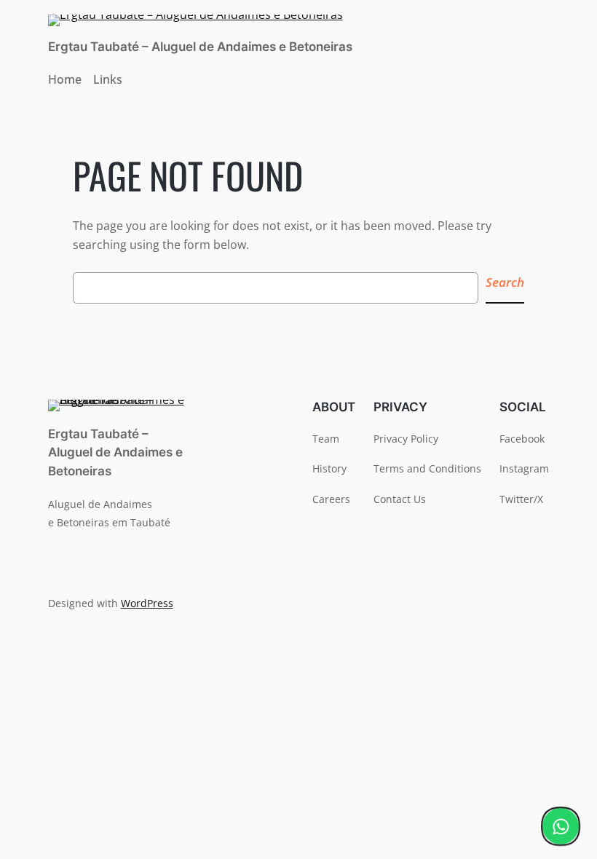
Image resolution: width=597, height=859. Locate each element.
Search (505, 282)
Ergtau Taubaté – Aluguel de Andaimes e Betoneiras (200, 46)
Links (107, 79)
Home (65, 79)
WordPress (147, 603)
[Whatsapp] (561, 826)
